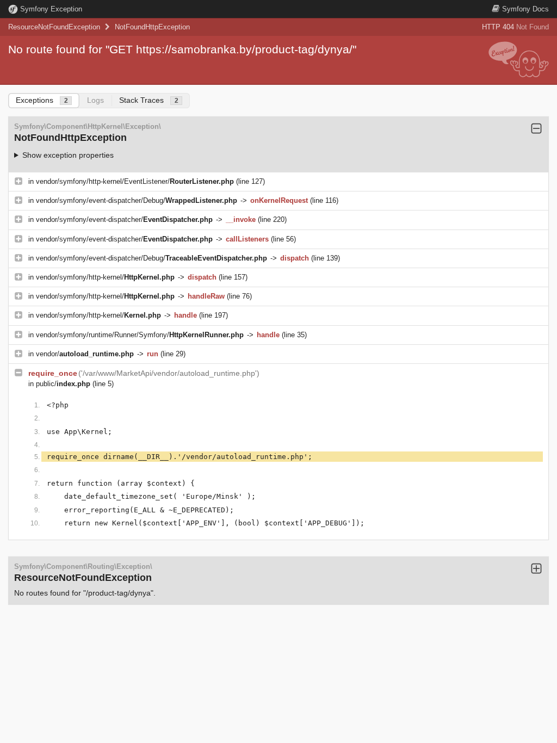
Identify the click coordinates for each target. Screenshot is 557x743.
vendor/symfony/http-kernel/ (105, 277)
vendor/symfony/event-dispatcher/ (124, 219)
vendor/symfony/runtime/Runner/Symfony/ (140, 335)
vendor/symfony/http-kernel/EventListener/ (135, 181)
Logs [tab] (95, 100)
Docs (525, 9)
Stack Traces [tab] (148, 100)
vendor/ (85, 354)
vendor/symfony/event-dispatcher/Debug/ (136, 200)
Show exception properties (68, 155)
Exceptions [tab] (42, 100)
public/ (63, 384)
